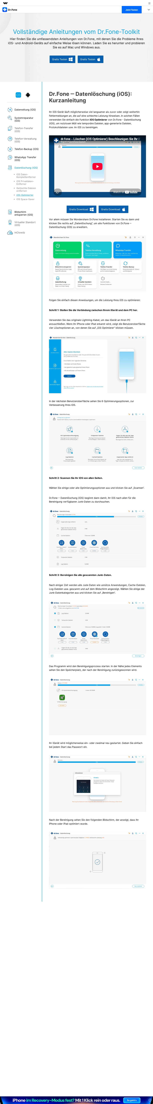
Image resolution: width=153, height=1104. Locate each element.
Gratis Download (78, 209)
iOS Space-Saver (25, 199)
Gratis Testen (59, 59)
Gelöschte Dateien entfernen (26, 189)
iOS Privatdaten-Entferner (25, 182)
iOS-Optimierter (24, 195)
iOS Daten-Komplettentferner (26, 175)
